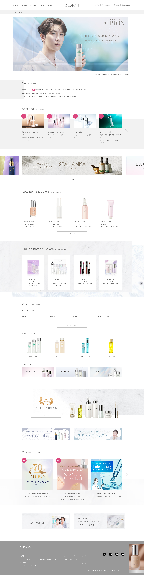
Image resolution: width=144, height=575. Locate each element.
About (42, 5)
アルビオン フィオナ (87, 556)
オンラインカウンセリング (27, 565)
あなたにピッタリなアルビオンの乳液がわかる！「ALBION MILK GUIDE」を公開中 (54, 96)
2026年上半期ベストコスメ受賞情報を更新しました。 (46, 93)
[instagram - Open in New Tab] (110, 554)
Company (49, 5)
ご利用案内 (22, 556)
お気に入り (107, 5)
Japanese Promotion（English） (49, 559)
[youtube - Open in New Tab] (116, 554)
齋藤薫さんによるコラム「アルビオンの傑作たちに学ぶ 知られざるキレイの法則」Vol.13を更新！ (62, 89)
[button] (126, 131)
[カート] (98, 5)
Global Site (127, 5)
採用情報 (84, 563)
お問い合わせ (23, 562)
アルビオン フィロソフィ (67, 559)
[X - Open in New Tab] (104, 554)
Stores (117, 5)
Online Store (33, 5)
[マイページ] (95, 5)
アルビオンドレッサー (67, 556)
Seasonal (15, 5)
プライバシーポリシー (25, 559)
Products (24, 5)
